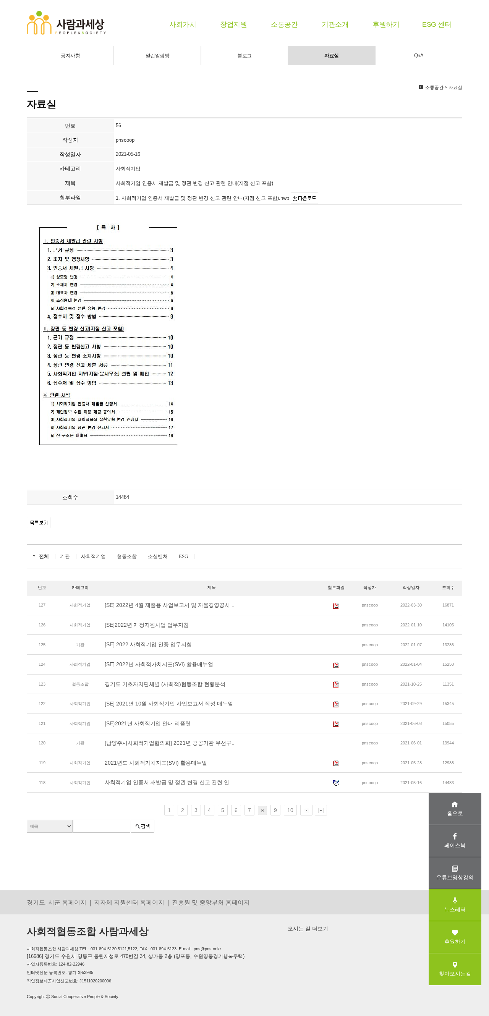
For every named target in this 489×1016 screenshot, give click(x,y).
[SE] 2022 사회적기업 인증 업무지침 (148, 644)
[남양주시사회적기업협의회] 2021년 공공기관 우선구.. (170, 743)
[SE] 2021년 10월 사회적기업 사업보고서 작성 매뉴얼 (169, 704)
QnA (419, 55)
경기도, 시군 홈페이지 (56, 902)
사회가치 (182, 24)
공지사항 (70, 55)
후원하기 (385, 24)
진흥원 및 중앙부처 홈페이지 (211, 902)
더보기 (319, 928)
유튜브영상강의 (455, 877)
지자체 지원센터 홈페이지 (129, 902)
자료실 (331, 55)
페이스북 (455, 845)
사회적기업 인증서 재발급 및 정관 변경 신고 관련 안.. (168, 782)
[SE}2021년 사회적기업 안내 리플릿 (148, 723)
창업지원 (233, 24)
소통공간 (284, 24)
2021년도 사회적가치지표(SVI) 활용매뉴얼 (156, 763)
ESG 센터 (436, 24)
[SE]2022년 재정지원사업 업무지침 (147, 625)
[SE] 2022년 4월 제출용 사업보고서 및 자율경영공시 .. (170, 605)
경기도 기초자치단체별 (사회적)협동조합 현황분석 (165, 684)
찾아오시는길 (455, 974)
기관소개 (335, 24)
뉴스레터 (455, 909)
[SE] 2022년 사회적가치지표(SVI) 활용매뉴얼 (159, 664)
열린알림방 (158, 55)
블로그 (244, 55)
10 (290, 810)
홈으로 (455, 813)
